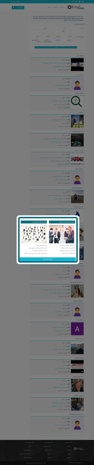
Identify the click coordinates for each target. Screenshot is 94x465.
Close (78, 216)
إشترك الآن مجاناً (47, 259)
